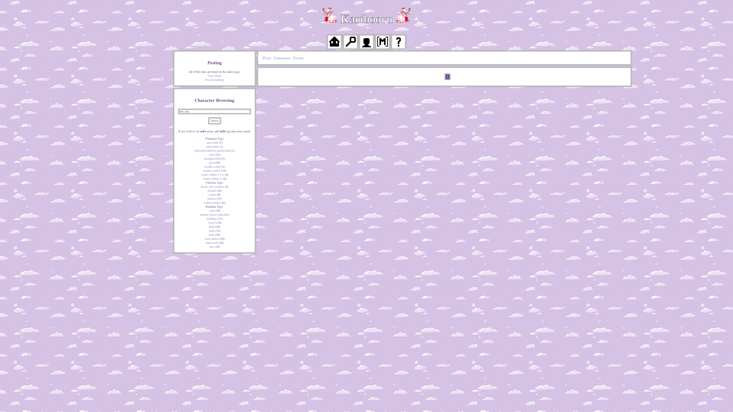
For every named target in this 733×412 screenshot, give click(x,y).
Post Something (214, 80)
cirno (214, 154)
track (214, 231)
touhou (214, 198)
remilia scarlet (214, 166)
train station (214, 239)
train (214, 235)
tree (215, 247)
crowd (214, 222)
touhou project (214, 202)
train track (215, 243)
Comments (282, 57)
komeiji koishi (214, 158)
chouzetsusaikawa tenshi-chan (214, 150)
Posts (267, 57)
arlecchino (214, 146)
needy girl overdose (214, 186)
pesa (214, 162)
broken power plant (214, 214)
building (214, 218)
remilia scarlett (214, 170)
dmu (214, 227)
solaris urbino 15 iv (214, 174)
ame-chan (215, 142)
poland (215, 190)
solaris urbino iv (214, 178)
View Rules (214, 76)
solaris (214, 194)
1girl (214, 210)
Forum (298, 57)
